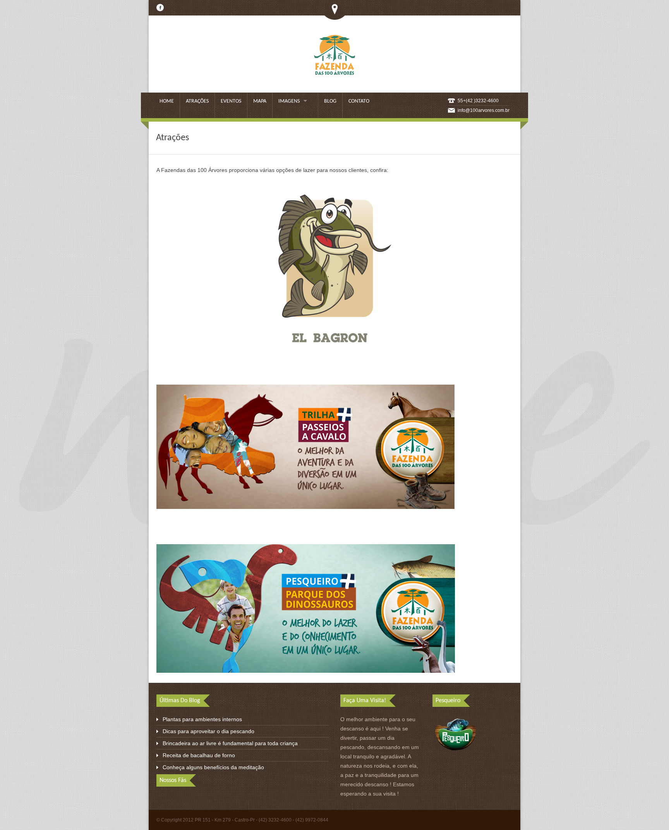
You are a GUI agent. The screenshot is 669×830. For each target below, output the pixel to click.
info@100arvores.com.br (483, 110)
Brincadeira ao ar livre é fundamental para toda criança (230, 743)
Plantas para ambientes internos (202, 719)
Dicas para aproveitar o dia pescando (208, 731)
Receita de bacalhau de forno (199, 755)
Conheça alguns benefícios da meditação (213, 767)
